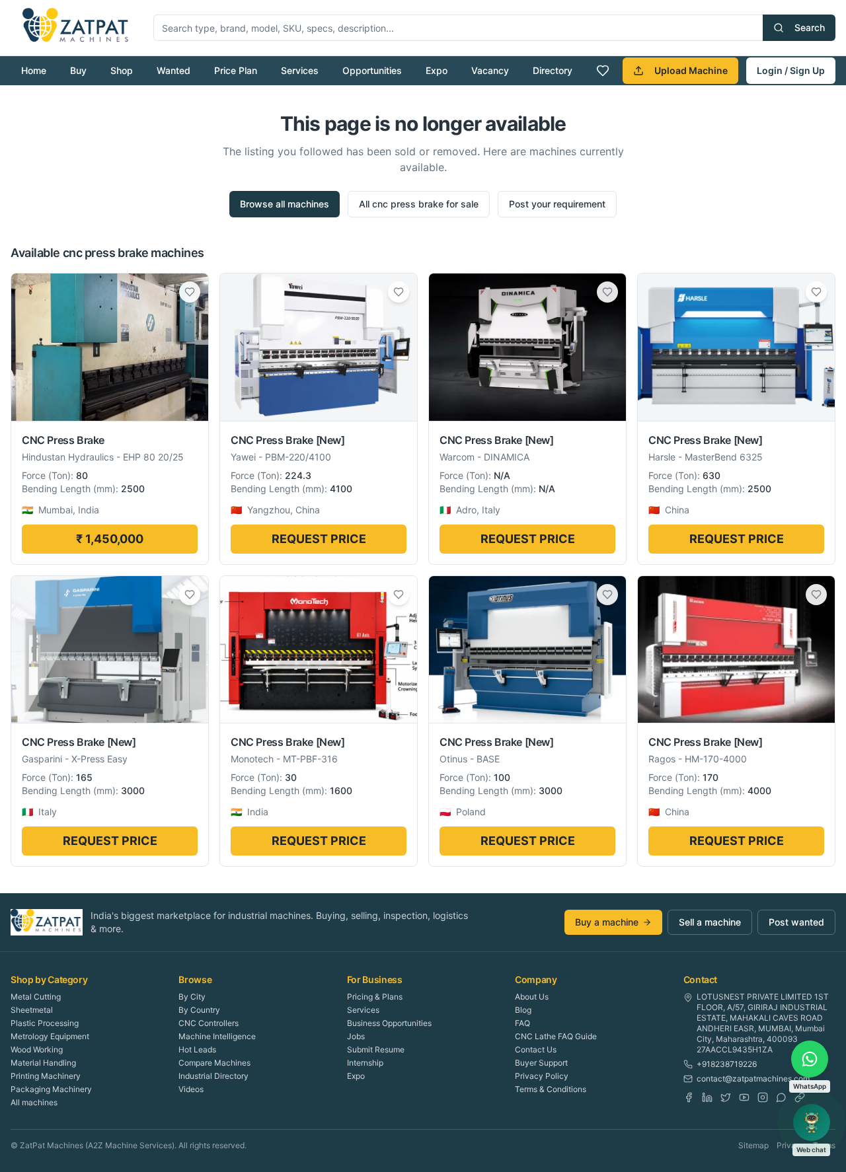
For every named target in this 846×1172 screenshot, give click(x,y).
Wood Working (37, 1049)
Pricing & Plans (375, 997)
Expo (436, 70)
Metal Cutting (36, 997)
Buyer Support (541, 1063)
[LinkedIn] (707, 1097)
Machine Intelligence (217, 1036)
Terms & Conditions (550, 1089)
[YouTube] (744, 1097)
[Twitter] (725, 1097)
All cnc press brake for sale (419, 203)
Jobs (356, 1036)
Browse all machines (284, 203)
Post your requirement (557, 203)
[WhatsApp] (781, 1097)
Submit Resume (375, 1049)
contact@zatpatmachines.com (753, 1078)
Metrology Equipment (50, 1036)
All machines (34, 1102)
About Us (532, 997)
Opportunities (372, 70)
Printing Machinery (46, 1076)
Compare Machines (214, 1063)
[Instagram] (762, 1097)
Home (33, 70)
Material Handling (43, 1063)
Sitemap (753, 1145)
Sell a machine (710, 922)
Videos (191, 1089)
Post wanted (796, 922)
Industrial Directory (213, 1076)
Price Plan (235, 70)
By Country (199, 1010)
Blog (523, 1010)
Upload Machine (691, 70)
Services (300, 70)
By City (192, 997)
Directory (552, 70)
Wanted (173, 70)
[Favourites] (603, 71)
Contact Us (536, 1049)
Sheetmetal (32, 1010)
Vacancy (490, 70)
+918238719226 (727, 1064)
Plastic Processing (45, 1023)
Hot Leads (197, 1049)
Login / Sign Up (791, 70)
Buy (78, 70)
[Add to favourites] (189, 292)
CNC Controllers (208, 1023)
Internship (365, 1063)
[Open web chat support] (811, 1122)
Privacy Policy (541, 1076)
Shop (121, 70)
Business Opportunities (389, 1023)
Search (809, 27)
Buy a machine (606, 922)
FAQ (522, 1023)
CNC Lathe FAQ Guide (556, 1036)
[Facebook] (688, 1097)
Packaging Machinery (51, 1089)
